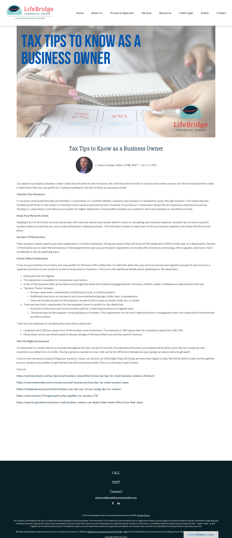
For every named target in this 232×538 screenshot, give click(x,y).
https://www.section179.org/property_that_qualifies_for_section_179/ (57, 395)
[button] (80, 12)
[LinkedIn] (118, 503)
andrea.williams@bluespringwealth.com (116, 497)
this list (25, 251)
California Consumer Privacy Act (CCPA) (104, 532)
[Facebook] (113, 503)
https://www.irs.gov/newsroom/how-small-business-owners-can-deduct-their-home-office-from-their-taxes (80, 402)
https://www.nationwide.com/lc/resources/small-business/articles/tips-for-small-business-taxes (73, 382)
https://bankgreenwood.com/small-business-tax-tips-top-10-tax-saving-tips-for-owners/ (69, 389)
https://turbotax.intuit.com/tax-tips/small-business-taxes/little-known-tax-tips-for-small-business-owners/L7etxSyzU (86, 375)
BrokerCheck (144, 515)
